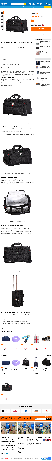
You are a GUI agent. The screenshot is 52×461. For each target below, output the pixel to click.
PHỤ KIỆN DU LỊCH (38, 443)
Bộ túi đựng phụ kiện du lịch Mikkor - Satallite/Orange (46, 346)
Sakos (37, 13)
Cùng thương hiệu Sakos (5, 355)
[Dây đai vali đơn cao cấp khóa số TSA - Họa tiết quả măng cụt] (26, 339)
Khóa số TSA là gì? (20, 451)
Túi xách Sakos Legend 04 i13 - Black (26, 370)
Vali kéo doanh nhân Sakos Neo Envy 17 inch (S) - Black (36, 370)
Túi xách (10, 7)
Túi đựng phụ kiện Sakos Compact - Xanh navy (6, 346)
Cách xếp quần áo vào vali (21, 444)
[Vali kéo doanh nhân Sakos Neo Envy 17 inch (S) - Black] (36, 362)
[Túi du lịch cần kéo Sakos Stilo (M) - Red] (43, 25)
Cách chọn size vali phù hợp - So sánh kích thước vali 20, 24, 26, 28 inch (45, 78)
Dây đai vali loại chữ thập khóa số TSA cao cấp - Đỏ (36, 346)
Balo (5, 7)
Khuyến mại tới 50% (33, 7)
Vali (1, 7)
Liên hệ (46, 0)
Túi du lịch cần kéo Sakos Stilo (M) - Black (7, 396)
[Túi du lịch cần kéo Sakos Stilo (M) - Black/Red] (35, 25)
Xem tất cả (49, 355)
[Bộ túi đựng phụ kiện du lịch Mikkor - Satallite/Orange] (46, 339)
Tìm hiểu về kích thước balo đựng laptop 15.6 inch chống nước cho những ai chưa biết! (45, 72)
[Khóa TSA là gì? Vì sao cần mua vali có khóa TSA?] (38, 63)
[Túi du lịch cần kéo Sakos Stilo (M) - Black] (32, 25)
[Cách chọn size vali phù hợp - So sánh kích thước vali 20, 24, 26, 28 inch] (38, 78)
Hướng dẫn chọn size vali (21, 449)
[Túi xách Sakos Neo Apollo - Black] (46, 362)
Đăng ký (48, 418)
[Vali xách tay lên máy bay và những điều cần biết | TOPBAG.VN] (38, 67)
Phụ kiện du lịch (17, 7)
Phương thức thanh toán (30, 443)
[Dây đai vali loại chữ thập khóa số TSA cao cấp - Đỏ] (36, 339)
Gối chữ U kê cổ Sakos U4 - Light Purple (15, 346)
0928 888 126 (12, 0)
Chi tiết (41, 68)
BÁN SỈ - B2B (25, 7)
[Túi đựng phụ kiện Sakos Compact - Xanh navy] (6, 339)
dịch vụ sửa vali (47, 7)
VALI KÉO (37, 439)
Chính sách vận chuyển (30, 439)
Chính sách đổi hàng (30, 442)
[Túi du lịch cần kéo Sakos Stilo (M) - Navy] (39, 25)
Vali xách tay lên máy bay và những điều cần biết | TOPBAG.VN (45, 67)
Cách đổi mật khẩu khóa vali (20, 447)
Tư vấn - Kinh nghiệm (39, 59)
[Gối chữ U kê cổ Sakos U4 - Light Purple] (16, 339)
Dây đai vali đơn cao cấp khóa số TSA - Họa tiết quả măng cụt (26, 347)
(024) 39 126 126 (6, 0)
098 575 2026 (27, 418)
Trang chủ (35, 0)
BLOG (50, 0)
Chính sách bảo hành (30, 440)
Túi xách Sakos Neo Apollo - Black (46, 370)
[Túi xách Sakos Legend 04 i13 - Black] (26, 362)
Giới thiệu (41, 0)
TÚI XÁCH (37, 442)
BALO (37, 440)
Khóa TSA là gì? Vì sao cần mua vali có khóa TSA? (45, 62)
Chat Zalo (46, 458)
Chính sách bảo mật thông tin (30, 445)
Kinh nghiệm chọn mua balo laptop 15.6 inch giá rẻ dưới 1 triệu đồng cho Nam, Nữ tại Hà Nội (45, 84)
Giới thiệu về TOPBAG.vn (19, 453)
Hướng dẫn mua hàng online (21, 441)
